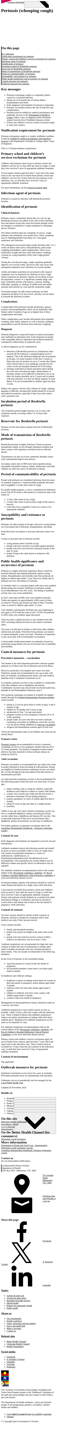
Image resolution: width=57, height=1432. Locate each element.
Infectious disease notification (14, 1122)
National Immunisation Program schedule (36, 697)
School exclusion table (37, 188)
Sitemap (10, 1417)
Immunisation (7, 1129)
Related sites (8, 1336)
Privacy (28, 1414)
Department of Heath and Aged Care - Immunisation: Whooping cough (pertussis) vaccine (24, 1146)
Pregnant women (8, 744)
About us (6, 1313)
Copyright (11, 1414)
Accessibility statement (41, 1414)
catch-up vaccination (46, 724)
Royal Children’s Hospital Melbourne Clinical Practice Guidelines (27, 874)
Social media (8, 1351)
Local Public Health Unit (12, 1083)
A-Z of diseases (8, 1127)
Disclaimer (20, 1414)
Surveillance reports (9, 1124)
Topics (4, 1290)
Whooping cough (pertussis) (13, 1139)
